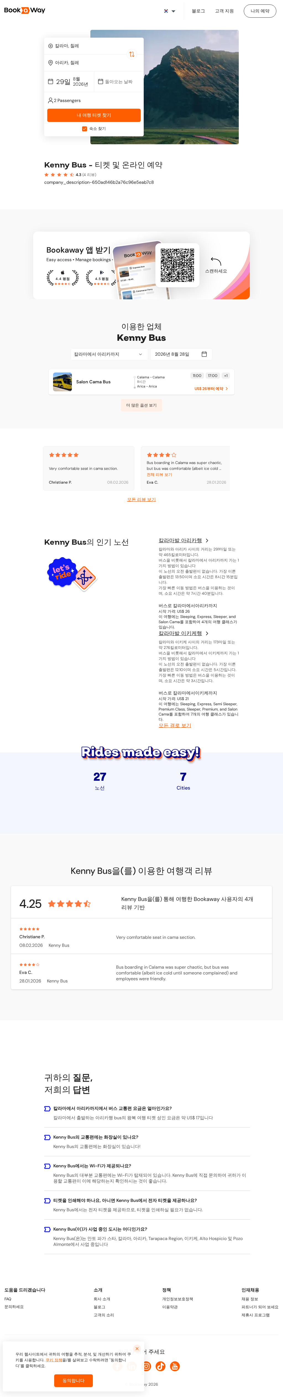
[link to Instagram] (146, 1366)
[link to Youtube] (175, 1366)
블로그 (99, 1306)
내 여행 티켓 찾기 (94, 115)
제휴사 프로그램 (256, 1314)
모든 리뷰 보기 (141, 499)
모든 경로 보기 (175, 725)
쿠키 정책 (54, 1359)
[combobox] (94, 46)
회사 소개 (102, 1298)
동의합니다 (73, 1380)
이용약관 (170, 1306)
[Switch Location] (132, 54)
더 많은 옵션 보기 (141, 405)
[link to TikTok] (161, 1366)
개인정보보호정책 (177, 1298)
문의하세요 (14, 1306)
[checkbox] (84, 128)
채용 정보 (250, 1298)
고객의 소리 (104, 1314)
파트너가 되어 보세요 (260, 1306)
